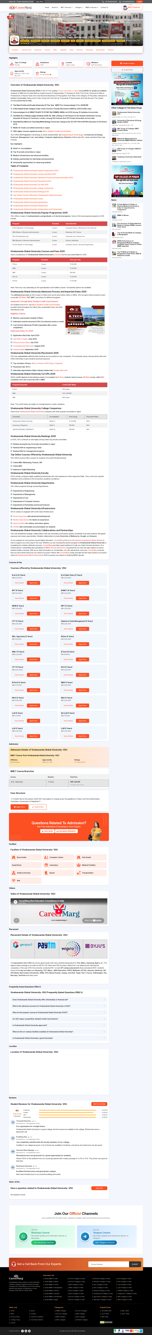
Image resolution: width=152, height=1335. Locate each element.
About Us (55, 7)
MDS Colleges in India (125, 1299)
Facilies (47, 50)
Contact (33, 1314)
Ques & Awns (100, 50)
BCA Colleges (80, 1317)
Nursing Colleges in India (102, 1290)
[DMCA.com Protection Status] (106, 1322)
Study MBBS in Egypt (51, 1299)
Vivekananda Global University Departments (30, 202)
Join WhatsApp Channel (44, 1243)
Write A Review (99, 1104)
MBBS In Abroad (90, 7)
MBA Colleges (60, 1317)
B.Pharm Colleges (82, 1320)
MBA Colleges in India (76, 1287)
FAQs (12, 1314)
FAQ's (55, 50)
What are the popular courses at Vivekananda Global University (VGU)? (40, 1012)
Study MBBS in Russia (52, 1290)
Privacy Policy (15, 1317)
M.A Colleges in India (124, 1281)
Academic (15, 50)
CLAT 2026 (105, 1314)
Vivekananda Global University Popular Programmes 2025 (35, 170)
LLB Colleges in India (124, 1284)
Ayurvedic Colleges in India (102, 1299)
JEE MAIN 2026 (106, 1311)
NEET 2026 (125, 1311)
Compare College (128, 63)
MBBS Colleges (61, 1311)
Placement (89, 50)
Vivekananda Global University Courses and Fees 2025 (34, 174)
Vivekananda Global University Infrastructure (30, 206)
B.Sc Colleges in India (101, 1284)
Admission (38, 50)
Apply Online (20, 807)
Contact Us (104, 7)
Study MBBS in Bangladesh (53, 1287)
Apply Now (39, 1)
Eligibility (63, 50)
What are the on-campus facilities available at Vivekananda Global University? (43, 1032)
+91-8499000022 (128, 1)
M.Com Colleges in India (77, 1299)
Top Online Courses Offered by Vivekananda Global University (37, 195)
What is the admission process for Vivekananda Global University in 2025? (41, 1006)
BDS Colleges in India (125, 1296)
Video (72, 50)
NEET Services (66, 7)
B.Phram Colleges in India (102, 1278)
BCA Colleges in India (76, 1290)
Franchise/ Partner (37, 1320)
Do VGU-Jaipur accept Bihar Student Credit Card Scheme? (35, 1019)
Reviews (111, 50)
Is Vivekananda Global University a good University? (33, 1038)
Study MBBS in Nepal (51, 1281)
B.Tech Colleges (81, 1311)
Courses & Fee (26, 50)
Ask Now (99, 1188)
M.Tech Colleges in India (77, 1281)
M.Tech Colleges (61, 1314)
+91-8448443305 (111, 1)
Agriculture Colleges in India (103, 1296)
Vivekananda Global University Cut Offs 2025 (30, 185)
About (33, 1311)
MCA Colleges (60, 1320)
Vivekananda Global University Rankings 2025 (31, 192)
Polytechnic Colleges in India (127, 1293)
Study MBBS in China (51, 1284)
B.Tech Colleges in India (77, 1278)
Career (13, 1323)
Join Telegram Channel (104, 1243)
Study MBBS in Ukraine (52, 1293)
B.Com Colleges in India (76, 1296)
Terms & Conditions (37, 1317)
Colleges (78, 7)
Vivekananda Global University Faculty (28, 199)
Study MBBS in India (51, 1278)
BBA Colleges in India (76, 1284)
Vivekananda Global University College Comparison (33, 188)
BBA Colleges (80, 1314)
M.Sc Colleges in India (101, 1287)
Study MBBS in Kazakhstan (53, 1296)
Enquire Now (38, 807)
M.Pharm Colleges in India (102, 1281)
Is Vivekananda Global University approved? (30, 1025)
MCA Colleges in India (76, 1293)
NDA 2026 (105, 1317)
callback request (67, 831)
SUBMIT (135, 1264)
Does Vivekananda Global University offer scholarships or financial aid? (40, 1000)
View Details (19, 583)
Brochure (80, 50)
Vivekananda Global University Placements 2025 (32, 181)
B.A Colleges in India (124, 1278)
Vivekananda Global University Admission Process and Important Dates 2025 (43, 178)
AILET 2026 (125, 1314)
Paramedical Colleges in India (103, 1293)
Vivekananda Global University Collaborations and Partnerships (37, 209)
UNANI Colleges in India (125, 1290)
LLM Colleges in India (125, 1287)
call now (48, 831)
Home (47, 7)
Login (139, 1)
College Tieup (15, 1320)
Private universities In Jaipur (68, 91)
